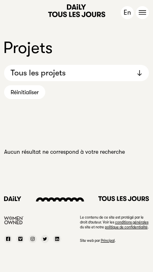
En (127, 12)
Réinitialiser (25, 92)
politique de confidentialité (126, 227)
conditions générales (132, 222)
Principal (108, 241)
